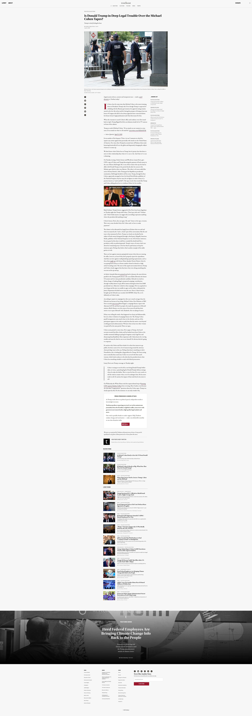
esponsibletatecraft (136, 510)
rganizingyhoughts (128, 533)
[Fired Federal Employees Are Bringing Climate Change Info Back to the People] (109, 573)
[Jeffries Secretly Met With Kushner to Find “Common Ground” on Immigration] (109, 539)
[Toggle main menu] (246, 3)
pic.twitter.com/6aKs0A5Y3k (137, 131)
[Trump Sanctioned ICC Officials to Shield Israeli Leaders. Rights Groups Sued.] (109, 495)
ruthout (127, 483)
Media (133, 5)
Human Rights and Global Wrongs (106, 682)
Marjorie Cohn (120, 499)
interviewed (115, 304)
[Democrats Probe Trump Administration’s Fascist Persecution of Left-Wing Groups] (109, 595)
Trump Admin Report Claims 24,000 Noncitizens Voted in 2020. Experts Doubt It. (131, 550)
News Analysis (120, 491)
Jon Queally (120, 565)
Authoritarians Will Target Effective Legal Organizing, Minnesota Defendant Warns (156, 142)
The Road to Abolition (106, 685)
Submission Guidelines (122, 685)
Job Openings (120, 699)
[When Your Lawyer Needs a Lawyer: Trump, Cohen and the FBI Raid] (109, 479)
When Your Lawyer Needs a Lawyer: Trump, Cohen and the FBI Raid (132, 478)
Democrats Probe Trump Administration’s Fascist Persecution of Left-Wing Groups (131, 594)
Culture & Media (87, 672)
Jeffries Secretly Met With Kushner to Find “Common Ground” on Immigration (157, 119)
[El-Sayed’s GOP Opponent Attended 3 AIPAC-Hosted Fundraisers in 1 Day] (109, 517)
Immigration (86, 685)
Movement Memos (105, 690)
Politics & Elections (89, 11)
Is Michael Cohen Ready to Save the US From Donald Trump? (132, 456)
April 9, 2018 (118, 134)
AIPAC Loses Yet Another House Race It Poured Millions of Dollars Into (131, 583)
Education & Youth (87, 677)
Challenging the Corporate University (105, 696)
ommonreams (126, 565)
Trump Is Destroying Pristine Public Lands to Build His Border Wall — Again (157, 126)
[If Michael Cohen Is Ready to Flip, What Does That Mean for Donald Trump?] (109, 468)
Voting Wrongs (104, 692)
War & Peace (86, 700)
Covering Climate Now (106, 698)
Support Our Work (121, 680)
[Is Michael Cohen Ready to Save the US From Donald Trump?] (109, 457)
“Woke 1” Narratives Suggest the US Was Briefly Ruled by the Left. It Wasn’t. (130, 527)
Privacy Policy (120, 690)
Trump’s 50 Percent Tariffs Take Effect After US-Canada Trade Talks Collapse (130, 561)
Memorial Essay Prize (122, 692)
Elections (122, 5)
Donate (237, 3)
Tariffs (139, 5)
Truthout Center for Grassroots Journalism (122, 696)
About (10, 3)
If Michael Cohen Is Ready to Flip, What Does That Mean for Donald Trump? (131, 467)
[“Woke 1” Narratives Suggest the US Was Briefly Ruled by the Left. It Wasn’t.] (109, 528)
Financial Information (122, 687)
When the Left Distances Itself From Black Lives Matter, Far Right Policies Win (157, 111)
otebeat (127, 555)
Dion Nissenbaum (121, 555)
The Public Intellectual (106, 687)
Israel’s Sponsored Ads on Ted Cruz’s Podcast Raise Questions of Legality (131, 505)
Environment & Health (125, 569)
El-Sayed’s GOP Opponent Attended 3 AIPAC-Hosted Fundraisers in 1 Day (156, 134)
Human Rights (128, 491)
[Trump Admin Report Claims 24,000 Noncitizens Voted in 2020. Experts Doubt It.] (109, 551)
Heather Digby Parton (90, 26)
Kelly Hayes (120, 533)
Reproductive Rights (87, 698)
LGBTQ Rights (86, 687)
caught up (112, 261)
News (118, 502)
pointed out (123, 274)
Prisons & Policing (87, 692)
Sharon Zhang (120, 521)
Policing (128, 5)
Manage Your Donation (122, 677)
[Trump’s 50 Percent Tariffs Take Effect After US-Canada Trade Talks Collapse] (109, 562)
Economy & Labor (87, 675)
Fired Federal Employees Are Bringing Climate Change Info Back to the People (130, 572)
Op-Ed (118, 475)
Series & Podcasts (87, 703)
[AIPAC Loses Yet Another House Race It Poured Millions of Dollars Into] (109, 584)
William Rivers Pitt (121, 483)
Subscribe (120, 682)
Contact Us (120, 701)
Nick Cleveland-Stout (128, 510)
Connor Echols (121, 510)
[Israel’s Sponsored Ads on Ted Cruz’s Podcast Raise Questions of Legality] (109, 506)
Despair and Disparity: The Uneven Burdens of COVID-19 (106, 677)
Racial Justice (86, 695)
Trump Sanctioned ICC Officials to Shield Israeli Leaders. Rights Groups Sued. (157, 103)
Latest (4, 3)
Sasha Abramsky (121, 577)
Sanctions (115, 5)
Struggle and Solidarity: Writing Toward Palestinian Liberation (106, 673)
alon (96, 26)
